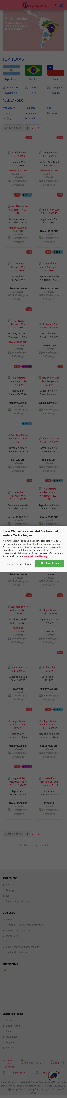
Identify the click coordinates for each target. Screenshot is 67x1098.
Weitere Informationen (19, 564)
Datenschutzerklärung (35, 556)
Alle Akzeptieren (50, 563)
